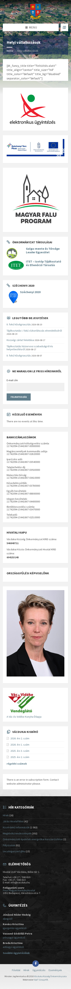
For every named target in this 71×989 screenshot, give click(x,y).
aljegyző (7, 918)
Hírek (6, 815)
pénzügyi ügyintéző (14, 937)
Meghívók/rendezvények (17, 833)
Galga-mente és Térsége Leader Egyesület (43, 250)
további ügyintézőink (16, 953)
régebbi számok (17, 763)
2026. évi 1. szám (19, 744)
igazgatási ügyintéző (15, 928)
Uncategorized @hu (14, 851)
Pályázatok (9, 845)
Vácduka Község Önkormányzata (50, 976)
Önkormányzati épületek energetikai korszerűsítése (33, 839)
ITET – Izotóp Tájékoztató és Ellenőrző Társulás (43, 263)
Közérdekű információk (16, 827)
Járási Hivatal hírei (13, 821)
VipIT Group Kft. (41, 979)
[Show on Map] (64, 27)
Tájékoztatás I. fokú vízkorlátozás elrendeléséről (34, 330)
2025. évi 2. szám (19, 757)
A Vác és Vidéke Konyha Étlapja (24, 716)
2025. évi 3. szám (19, 750)
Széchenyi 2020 (30, 292)
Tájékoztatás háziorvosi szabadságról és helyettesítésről (30, 348)
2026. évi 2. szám (19, 738)
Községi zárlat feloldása (20, 340)
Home (10, 50)
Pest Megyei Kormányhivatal (19, 890)
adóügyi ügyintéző (13, 947)
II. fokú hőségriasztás (19, 324)
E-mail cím (12, 380)
